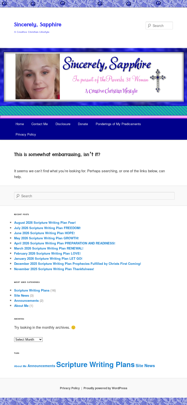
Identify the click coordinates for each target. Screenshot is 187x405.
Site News (21, 295)
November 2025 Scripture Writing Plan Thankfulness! (54, 269)
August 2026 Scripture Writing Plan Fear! (45, 222)
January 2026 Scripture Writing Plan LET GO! (48, 258)
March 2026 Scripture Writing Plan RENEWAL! (48, 248)
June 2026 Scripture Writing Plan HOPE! (44, 233)
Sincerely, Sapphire (37, 25)
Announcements (26, 300)
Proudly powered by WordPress (105, 388)
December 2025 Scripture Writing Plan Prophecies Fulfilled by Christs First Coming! (77, 263)
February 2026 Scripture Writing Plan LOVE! (47, 253)
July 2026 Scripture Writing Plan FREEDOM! (47, 227)
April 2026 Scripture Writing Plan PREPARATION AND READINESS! (64, 243)
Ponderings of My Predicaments (118, 123)
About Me (21, 305)
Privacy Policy (26, 134)
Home (20, 123)
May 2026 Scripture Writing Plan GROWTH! (46, 238)
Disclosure (63, 123)
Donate (83, 123)
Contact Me (39, 123)
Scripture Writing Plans (31, 290)
